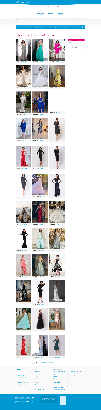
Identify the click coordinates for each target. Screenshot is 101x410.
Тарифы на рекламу (48, 404)
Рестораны (38, 371)
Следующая (50, 362)
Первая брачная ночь (40, 378)
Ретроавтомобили (39, 389)
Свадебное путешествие (59, 389)
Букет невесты (20, 380)
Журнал (82, 23)
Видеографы (56, 374)
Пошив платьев (21, 384)
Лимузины (37, 384)
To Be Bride (24, 61)
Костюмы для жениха (22, 382)
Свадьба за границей (58, 387)
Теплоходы (37, 374)
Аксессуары (73, 377)
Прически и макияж (22, 377)
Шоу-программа (57, 378)
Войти (83, 2)
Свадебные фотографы (59, 371)
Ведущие (55, 376)
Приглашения (73, 380)
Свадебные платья (30, 31)
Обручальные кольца (75, 371)
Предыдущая (43, 362)
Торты (36, 376)
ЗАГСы (19, 369)
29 (38, 362)
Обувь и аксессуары (22, 387)
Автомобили (38, 387)
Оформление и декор (58, 384)
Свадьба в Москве (21, 31)
